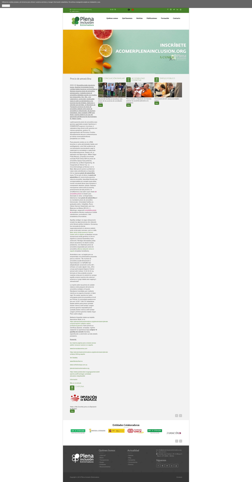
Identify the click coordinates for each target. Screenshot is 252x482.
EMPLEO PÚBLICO (167, 78)
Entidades (103, 464)
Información (73, 379)
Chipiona (79, 386)
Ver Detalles (73, 358)
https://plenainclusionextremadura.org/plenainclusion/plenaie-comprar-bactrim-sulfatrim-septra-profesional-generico (89, 323)
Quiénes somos (112, 18)
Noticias (139, 18)
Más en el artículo (75, 383)
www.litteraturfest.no (76, 361)
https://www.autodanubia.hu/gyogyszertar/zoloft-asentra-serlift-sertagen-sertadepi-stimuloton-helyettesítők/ (85, 374)
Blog (129, 458)
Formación (165, 18)
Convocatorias (132, 462)
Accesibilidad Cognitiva (138, 79)
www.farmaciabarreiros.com (78, 348)
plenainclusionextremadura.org (79, 368)
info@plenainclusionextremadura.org (82, 9)
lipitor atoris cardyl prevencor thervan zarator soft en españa (81, 233)
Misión (102, 458)
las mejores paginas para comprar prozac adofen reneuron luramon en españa (83, 344)
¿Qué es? (103, 455)
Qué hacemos (127, 18)
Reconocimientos (105, 467)
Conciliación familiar (114, 78)
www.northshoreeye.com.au (78, 365)
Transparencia (104, 460)
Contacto (176, 18)
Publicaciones (151, 18)
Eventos (130, 464)
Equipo (102, 462)
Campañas (131, 460)
